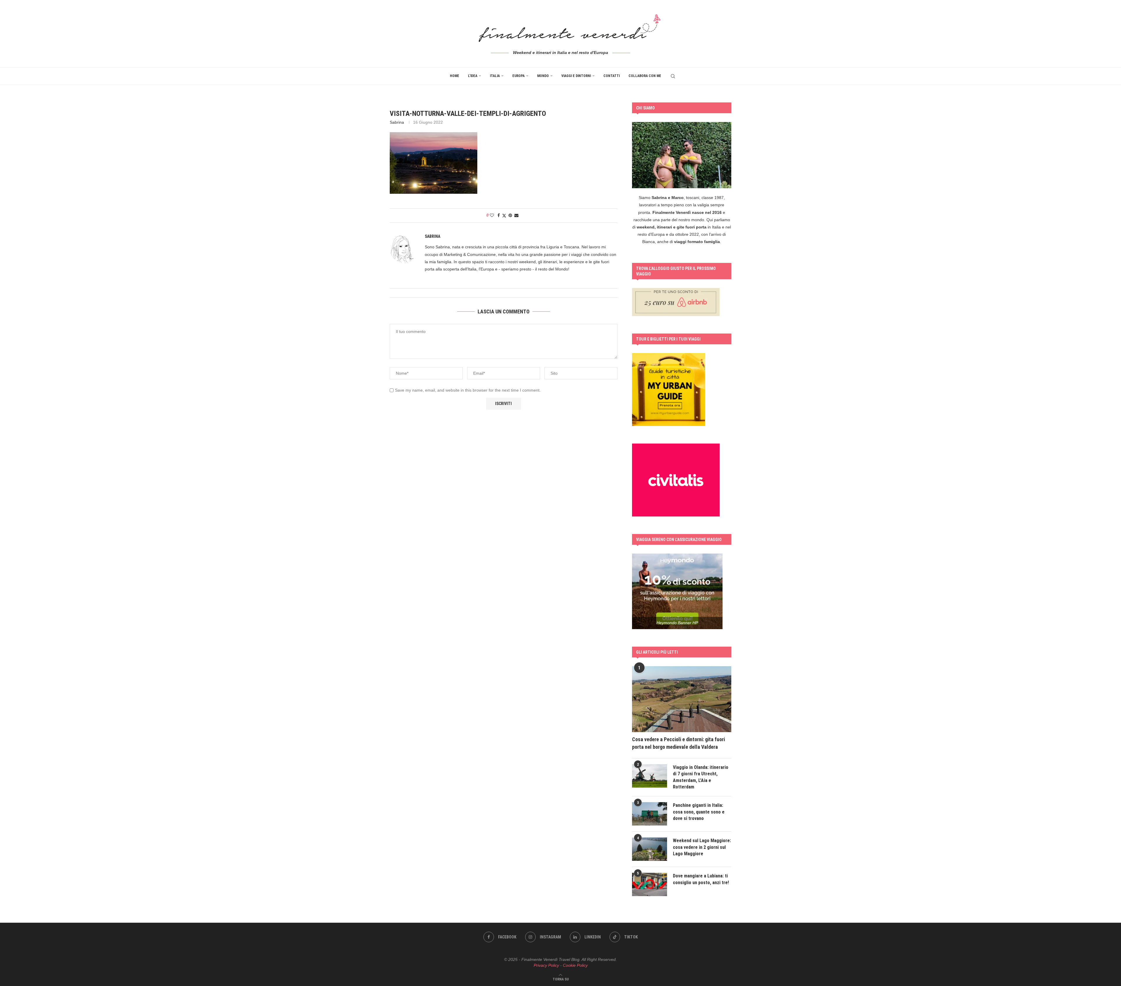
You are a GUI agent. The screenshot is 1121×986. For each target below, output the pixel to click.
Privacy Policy (546, 965)
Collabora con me (645, 76)
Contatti (611, 76)
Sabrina (397, 122)
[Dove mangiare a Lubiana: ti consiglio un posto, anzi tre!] (649, 884)
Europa (518, 76)
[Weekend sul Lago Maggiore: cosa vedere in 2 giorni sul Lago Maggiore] (649, 849)
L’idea (472, 76)
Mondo (543, 76)
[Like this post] (492, 215)
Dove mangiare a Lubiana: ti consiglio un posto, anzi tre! (701, 879)
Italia (495, 76)
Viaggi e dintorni (576, 76)
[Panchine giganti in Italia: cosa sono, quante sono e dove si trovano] (649, 814)
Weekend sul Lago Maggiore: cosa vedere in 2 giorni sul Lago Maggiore (702, 847)
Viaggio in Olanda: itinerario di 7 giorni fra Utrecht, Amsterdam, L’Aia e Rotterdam (700, 777)
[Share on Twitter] (504, 215)
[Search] (673, 76)
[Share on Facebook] (498, 215)
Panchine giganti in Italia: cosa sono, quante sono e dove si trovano (699, 811)
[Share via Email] (516, 215)
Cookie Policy (575, 965)
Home (454, 76)
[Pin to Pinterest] (510, 215)
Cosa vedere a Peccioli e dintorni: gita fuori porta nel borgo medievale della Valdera (678, 743)
